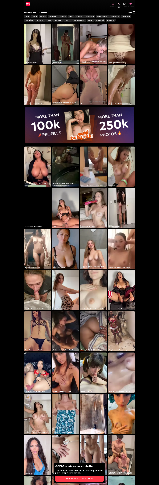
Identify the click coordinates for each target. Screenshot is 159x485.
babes (63, 16)
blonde (79, 16)
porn (90, 20)
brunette (90, 16)
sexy (34, 16)
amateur (115, 16)
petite (43, 16)
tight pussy (79, 20)
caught (110, 20)
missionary (102, 16)
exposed (100, 20)
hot (27, 16)
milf (70, 16)
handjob (29, 20)
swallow (40, 20)
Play (130, 12)
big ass (58, 20)
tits (49, 20)
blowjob (126, 16)
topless (52, 16)
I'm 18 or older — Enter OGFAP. (80, 479)
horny (67, 20)
